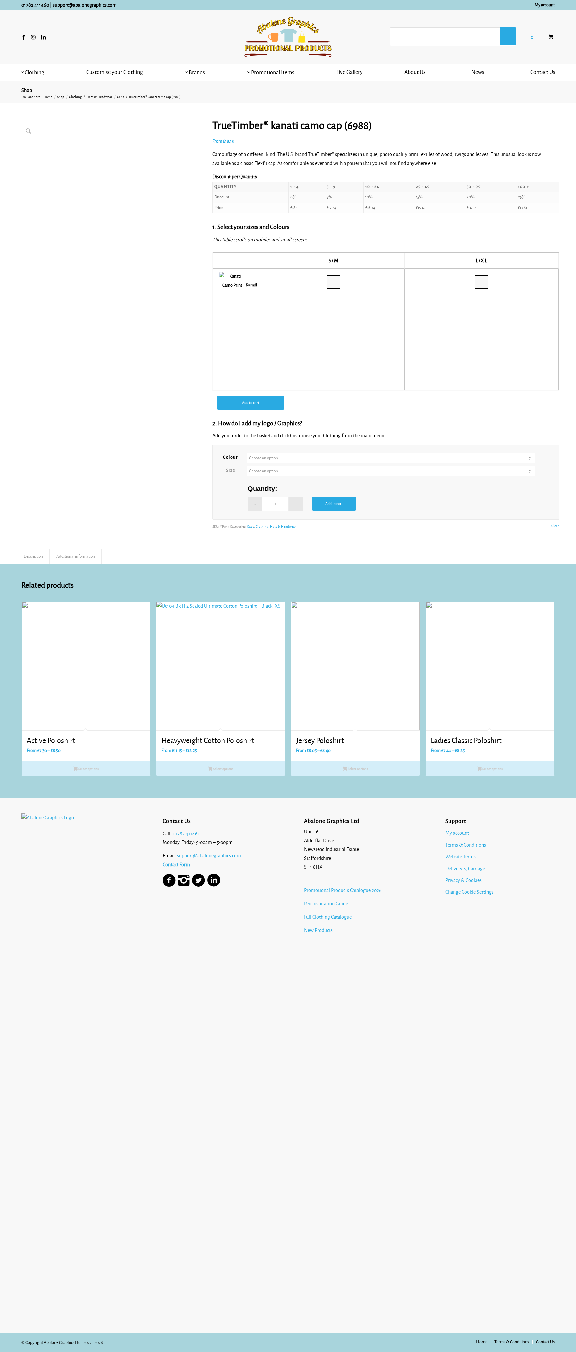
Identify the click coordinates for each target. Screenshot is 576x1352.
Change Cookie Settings (469, 892)
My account (545, 5)
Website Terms (460, 856)
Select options (88, 769)
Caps (250, 526)
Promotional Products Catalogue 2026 (343, 890)
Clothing (262, 526)
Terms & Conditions (465, 845)
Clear (555, 526)
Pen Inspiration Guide (326, 903)
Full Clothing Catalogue (328, 917)
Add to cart (250, 403)
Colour (230, 457)
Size (230, 470)
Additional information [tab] (75, 556)
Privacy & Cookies (463, 880)
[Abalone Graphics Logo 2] (288, 37)
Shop (26, 90)
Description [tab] (33, 556)
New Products (319, 930)
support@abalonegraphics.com (85, 5)
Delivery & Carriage (465, 868)
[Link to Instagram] (33, 37)
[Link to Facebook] (23, 37)
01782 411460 (35, 5)
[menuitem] (543, 5)
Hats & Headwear (283, 526)
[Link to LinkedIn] (43, 37)
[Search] (508, 36)
